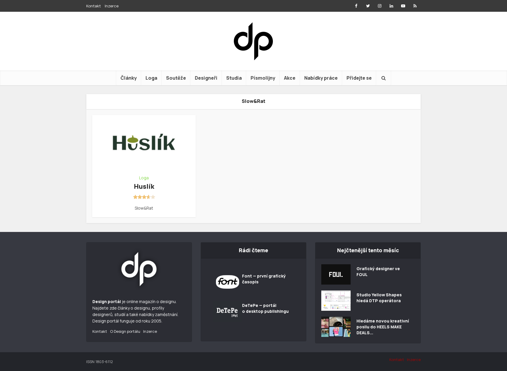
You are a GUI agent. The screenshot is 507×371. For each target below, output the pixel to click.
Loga (151, 78)
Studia (234, 78)
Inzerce (112, 6)
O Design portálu (125, 331)
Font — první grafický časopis (264, 279)
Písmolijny (263, 78)
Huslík (144, 186)
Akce (289, 78)
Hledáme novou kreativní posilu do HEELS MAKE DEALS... (382, 326)
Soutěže (176, 78)
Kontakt (93, 6)
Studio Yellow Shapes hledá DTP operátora (379, 297)
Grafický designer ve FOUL (378, 271)
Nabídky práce (321, 78)
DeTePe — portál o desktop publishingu (265, 308)
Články (129, 78)
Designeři (206, 78)
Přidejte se (359, 78)
